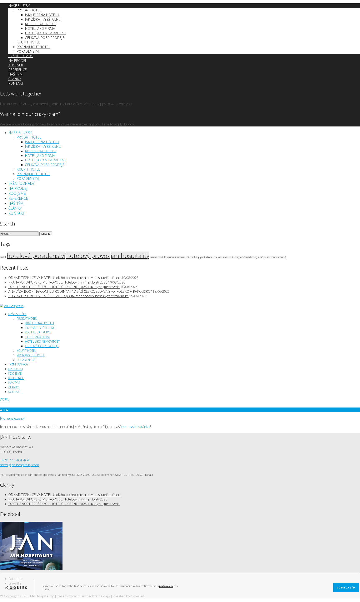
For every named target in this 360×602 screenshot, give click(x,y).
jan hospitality (130, 255)
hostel (3, 257)
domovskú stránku (135, 426)
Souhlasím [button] (346, 587)
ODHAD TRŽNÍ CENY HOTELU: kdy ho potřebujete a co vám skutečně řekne (64, 277)
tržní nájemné (255, 257)
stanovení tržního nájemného (233, 257)
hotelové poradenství (36, 255)
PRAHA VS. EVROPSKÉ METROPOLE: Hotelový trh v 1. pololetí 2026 (57, 282)
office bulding (192, 257)
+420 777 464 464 (14, 460)
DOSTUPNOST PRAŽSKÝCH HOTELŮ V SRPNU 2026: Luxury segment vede (64, 287)
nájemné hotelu (158, 257)
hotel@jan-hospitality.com (19, 464)
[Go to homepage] (12, 306)
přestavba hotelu (208, 257)
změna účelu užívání (275, 257)
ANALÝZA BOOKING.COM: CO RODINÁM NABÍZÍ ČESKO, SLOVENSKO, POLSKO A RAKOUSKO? (80, 291)
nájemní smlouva (176, 257)
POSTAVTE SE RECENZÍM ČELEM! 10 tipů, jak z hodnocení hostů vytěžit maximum (68, 296)
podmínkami (166, 586)
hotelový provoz (88, 255)
